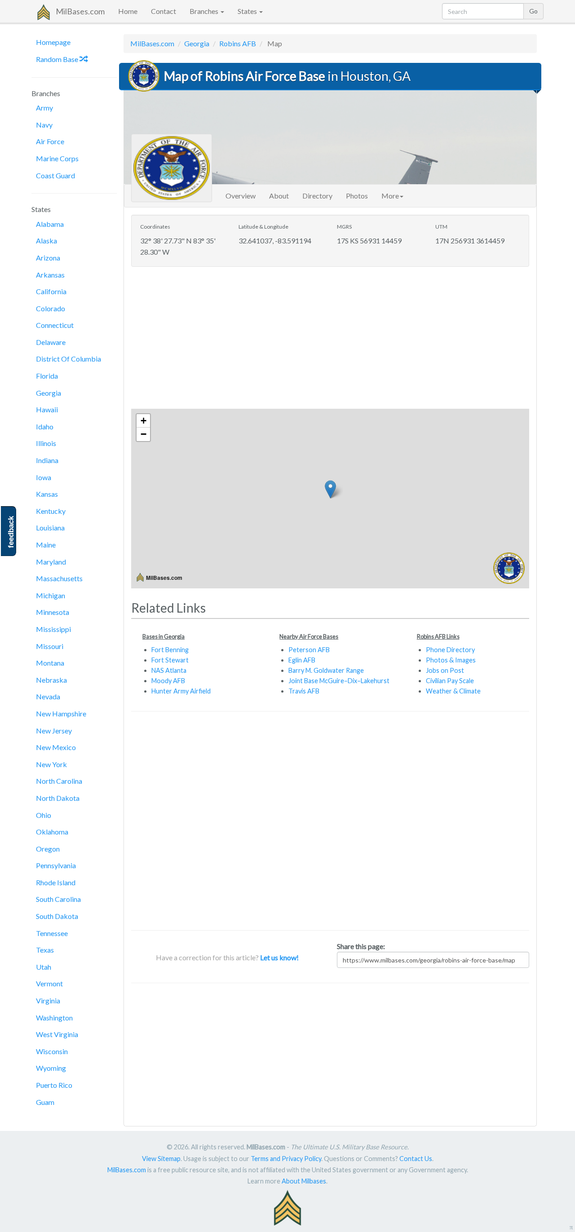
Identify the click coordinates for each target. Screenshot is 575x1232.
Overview (241, 195)
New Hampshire (61, 713)
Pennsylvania (56, 865)
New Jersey (54, 730)
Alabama (50, 224)
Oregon (48, 848)
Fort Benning (170, 650)
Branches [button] (205, 11)
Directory (317, 195)
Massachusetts (59, 578)
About (279, 195)
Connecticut (55, 325)
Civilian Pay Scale (450, 680)
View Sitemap (161, 1158)
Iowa (43, 477)
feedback (11, 532)
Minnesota (52, 612)
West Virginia (57, 1034)
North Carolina (59, 781)
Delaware (51, 342)
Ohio (43, 815)
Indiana (47, 460)
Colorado (50, 308)
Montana (50, 662)
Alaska (46, 240)
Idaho (44, 426)
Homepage (53, 42)
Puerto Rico (54, 1085)
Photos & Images (451, 660)
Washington (54, 1017)
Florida (47, 375)
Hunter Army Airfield (181, 691)
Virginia (48, 1000)
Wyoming (51, 1068)
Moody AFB (168, 680)
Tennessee (52, 933)
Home (127, 11)
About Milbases (304, 1181)
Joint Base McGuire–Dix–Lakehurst (338, 680)
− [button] (143, 434)
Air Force (50, 141)
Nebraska (51, 680)
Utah (43, 967)
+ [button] (143, 420)
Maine (46, 544)
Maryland (51, 561)
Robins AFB (237, 43)
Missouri (49, 646)
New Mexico (56, 747)
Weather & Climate (453, 691)
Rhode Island (55, 882)
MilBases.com (80, 11)
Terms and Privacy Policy (286, 1158)
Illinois (46, 443)
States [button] (248, 11)
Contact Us (415, 1158)
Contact (163, 11)
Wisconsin (52, 1051)
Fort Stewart (170, 660)
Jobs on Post (445, 670)
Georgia (48, 393)
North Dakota (58, 798)
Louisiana (50, 527)
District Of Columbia (68, 358)
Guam (45, 1102)
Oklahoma (52, 831)
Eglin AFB (301, 660)
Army (44, 107)
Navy (44, 124)
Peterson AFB (309, 650)
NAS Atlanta (168, 670)
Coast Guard (55, 175)
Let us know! (279, 957)
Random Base (58, 59)
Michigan (50, 595)
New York (51, 764)
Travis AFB (303, 691)
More (390, 195)
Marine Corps (57, 158)
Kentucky (51, 511)
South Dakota (57, 916)
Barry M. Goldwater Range (326, 670)
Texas (45, 949)
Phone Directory (450, 650)
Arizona (48, 257)
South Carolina (58, 899)
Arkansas (50, 274)
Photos (357, 195)
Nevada (48, 696)
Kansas (47, 494)
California (51, 291)
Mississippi (53, 629)
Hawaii (47, 409)
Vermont (49, 983)
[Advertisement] (330, 339)
